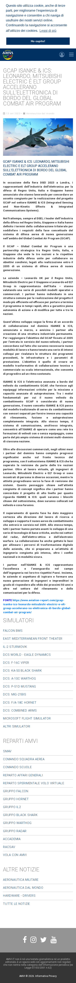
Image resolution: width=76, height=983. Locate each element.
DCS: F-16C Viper (16, 662)
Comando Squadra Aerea (24, 759)
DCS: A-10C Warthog (19, 678)
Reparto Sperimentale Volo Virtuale (33, 783)
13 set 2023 (12, 113)
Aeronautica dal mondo (40, 113)
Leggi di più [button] (48, 30)
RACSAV (9, 847)
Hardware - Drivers (19, 895)
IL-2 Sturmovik (15, 647)
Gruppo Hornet (16, 799)
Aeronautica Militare (21, 880)
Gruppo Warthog (17, 823)
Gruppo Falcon (15, 791)
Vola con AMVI (15, 855)
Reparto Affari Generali (23, 775)
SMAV (7, 751)
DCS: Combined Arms (20, 710)
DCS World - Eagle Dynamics (27, 655)
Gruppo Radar (15, 831)
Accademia (12, 839)
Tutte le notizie (16, 904)
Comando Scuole (17, 767)
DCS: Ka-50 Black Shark (22, 670)
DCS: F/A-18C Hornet (19, 702)
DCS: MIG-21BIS (14, 694)
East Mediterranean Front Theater (32, 638)
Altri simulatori (16, 726)
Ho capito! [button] (38, 41)
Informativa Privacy (46, 976)
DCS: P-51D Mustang (19, 686)
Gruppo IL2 (12, 807)
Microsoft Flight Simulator (27, 718)
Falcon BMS (13, 631)
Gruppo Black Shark (20, 815)
